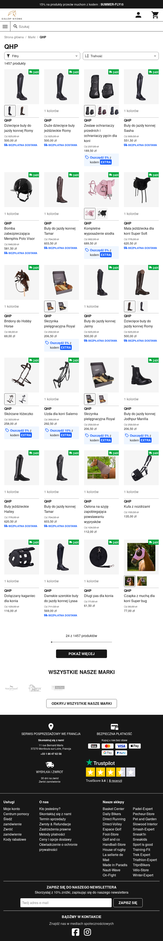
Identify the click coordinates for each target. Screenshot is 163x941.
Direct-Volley (112, 824)
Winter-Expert (143, 875)
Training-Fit (141, 849)
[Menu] (5, 26)
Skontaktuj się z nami (51, 740)
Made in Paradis (115, 864)
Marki (31, 37)
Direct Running (114, 818)
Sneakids (140, 839)
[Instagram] (87, 933)
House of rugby (114, 849)
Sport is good (143, 844)
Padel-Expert (143, 808)
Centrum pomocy (16, 813)
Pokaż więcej (82, 653)
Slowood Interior (145, 824)
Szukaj (24, 26)
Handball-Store (114, 844)
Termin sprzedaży (52, 818)
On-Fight (109, 875)
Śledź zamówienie (12, 821)
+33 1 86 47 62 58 (51, 754)
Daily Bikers (112, 813)
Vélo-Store (141, 869)
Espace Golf (112, 829)
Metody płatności (52, 834)
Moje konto (11, 808)
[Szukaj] (15, 26)
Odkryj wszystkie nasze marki (82, 703)
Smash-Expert (143, 829)
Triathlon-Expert (145, 859)
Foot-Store (111, 834)
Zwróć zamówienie (49, 781)
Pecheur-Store (144, 813)
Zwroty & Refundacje (55, 824)
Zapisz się (128, 902)
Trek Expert (141, 854)
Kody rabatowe (14, 839)
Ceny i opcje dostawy (55, 839)
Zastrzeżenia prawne (55, 829)
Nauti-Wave (111, 869)
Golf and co (111, 839)
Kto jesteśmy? (49, 808)
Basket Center (113, 808)
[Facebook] (75, 933)
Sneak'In (139, 834)
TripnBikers (141, 864)
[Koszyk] (155, 15)
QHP (8, 120)
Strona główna (14, 37)
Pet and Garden (145, 818)
